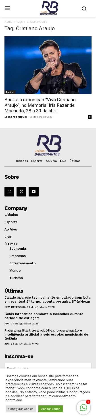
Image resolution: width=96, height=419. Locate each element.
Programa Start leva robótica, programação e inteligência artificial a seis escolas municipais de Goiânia (46, 334)
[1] (83, 410)
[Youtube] (33, 191)
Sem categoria (15, 307)
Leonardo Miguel (15, 116)
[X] (21, 191)
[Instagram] (9, 191)
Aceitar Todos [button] (50, 409)
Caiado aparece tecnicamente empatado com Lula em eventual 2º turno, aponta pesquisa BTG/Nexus (47, 300)
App (7, 323)
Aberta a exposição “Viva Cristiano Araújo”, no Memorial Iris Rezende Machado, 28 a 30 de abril (40, 105)
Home (8, 22)
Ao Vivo (10, 92)
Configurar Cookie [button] (20, 409)
